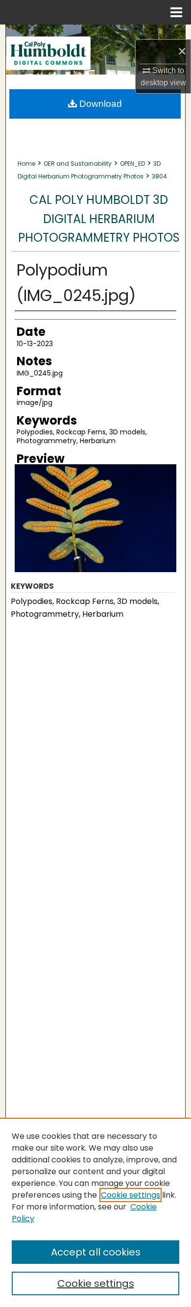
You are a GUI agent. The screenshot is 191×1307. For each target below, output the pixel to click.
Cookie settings (130, 1195)
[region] (95, 1212)
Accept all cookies (96, 1252)
